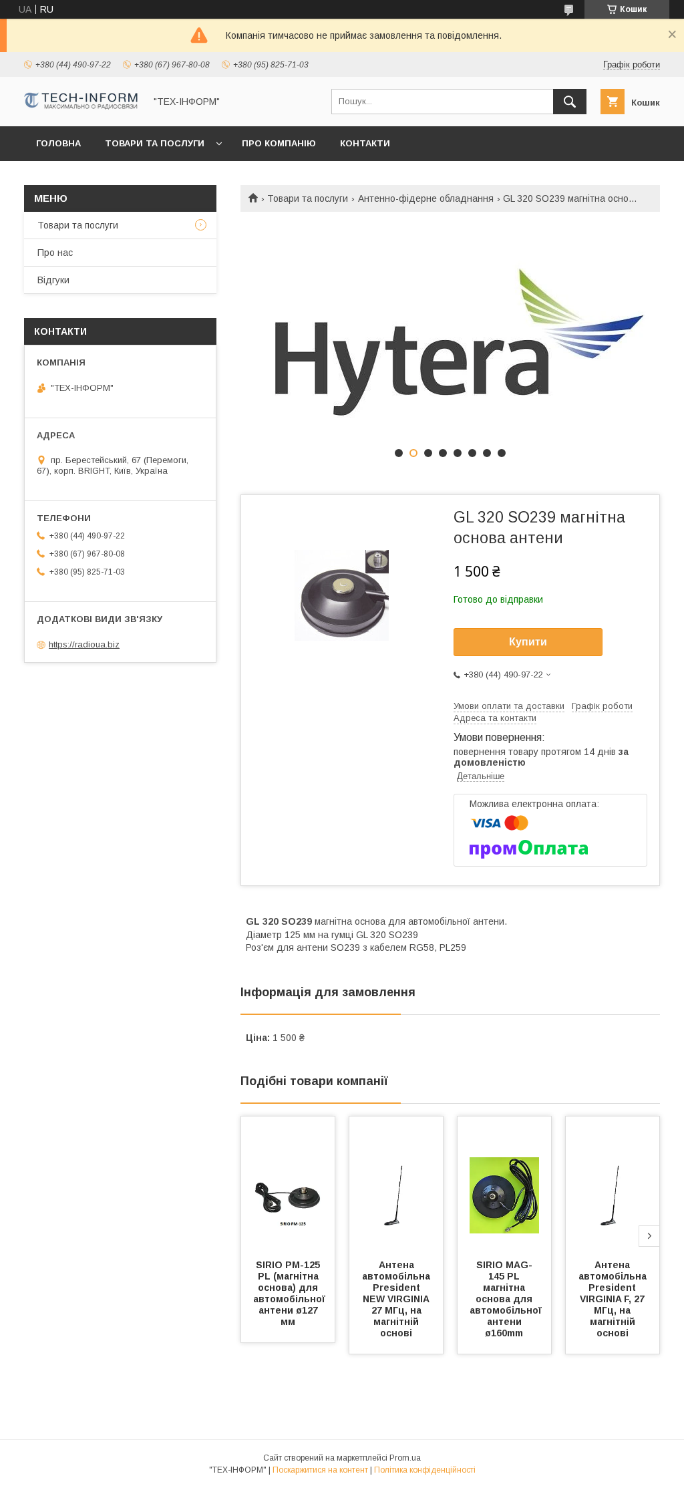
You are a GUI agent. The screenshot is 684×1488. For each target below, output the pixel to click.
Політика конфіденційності (425, 1470)
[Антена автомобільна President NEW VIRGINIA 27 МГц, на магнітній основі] (396, 1183)
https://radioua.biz (84, 644)
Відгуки (53, 280)
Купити (528, 641)
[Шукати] (569, 101)
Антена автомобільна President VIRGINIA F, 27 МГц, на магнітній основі (613, 1298)
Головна (58, 143)
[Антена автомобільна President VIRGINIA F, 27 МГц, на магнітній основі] (612, 1183)
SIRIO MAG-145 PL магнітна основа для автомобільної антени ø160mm (507, 1298)
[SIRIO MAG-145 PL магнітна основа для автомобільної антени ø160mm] (504, 1183)
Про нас (55, 252)
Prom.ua (405, 1458)
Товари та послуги (154, 143)
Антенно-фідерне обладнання (426, 198)
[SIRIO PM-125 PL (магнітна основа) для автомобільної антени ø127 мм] (288, 1183)
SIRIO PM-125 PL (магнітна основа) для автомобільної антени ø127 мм (290, 1293)
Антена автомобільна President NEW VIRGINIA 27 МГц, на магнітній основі (397, 1298)
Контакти (365, 143)
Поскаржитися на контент (320, 1470)
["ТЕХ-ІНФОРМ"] (81, 106)
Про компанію (279, 143)
